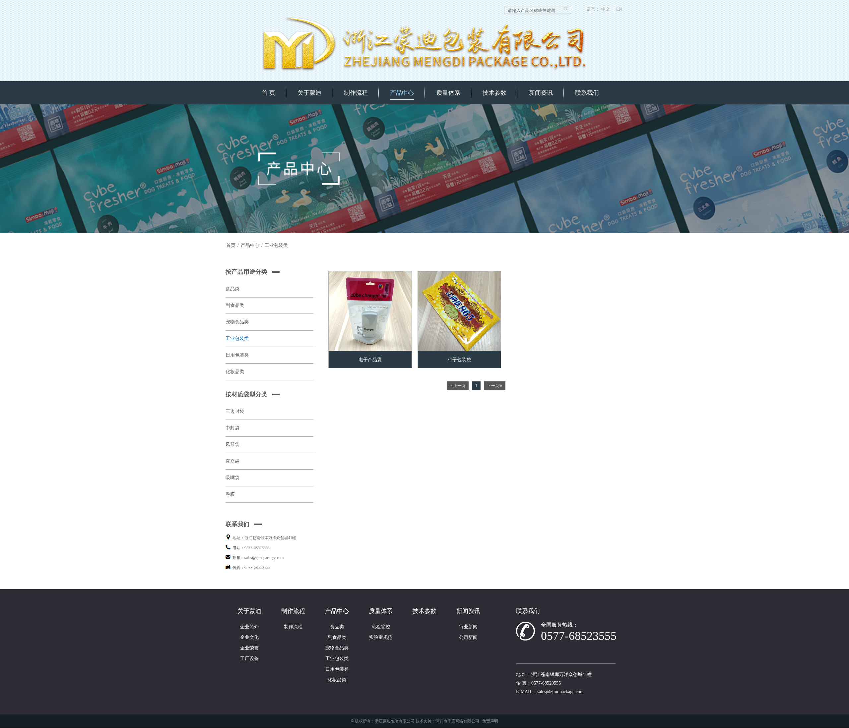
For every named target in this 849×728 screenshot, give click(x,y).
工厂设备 (249, 658)
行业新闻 (468, 626)
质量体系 (448, 92)
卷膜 (230, 494)
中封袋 (232, 427)
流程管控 (380, 626)
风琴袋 (232, 444)
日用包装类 (237, 355)
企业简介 (249, 626)
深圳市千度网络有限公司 (457, 721)
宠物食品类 (237, 321)
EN (619, 9)
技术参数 (494, 92)
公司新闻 (468, 637)
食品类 (232, 288)
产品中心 (402, 92)
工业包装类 (276, 245)
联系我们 (587, 92)
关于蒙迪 (309, 92)
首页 (230, 245)
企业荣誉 (249, 647)
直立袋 (232, 461)
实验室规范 (380, 637)
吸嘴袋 (232, 477)
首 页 (268, 92)
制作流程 (356, 92)
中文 (605, 9)
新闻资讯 (541, 92)
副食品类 (235, 305)
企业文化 (249, 637)
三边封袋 (235, 411)
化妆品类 (235, 371)
